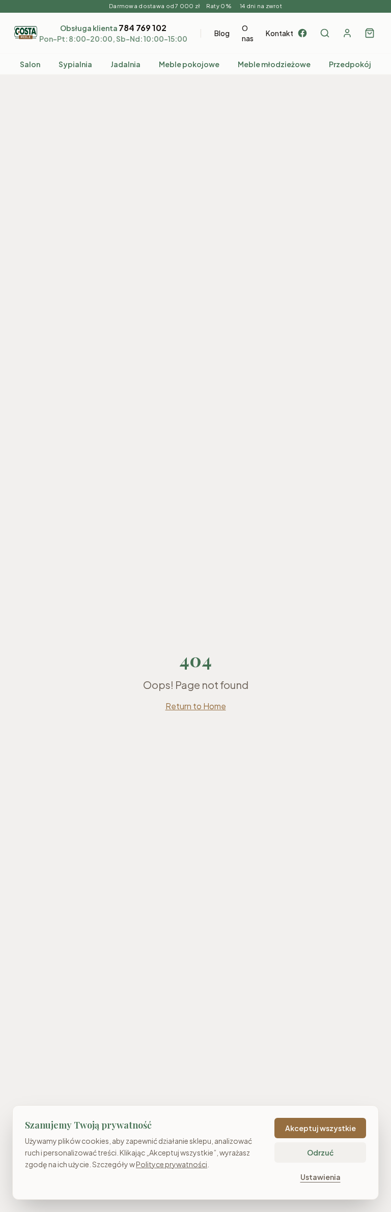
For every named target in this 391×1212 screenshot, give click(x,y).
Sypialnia (75, 64)
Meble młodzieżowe (274, 64)
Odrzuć (320, 1152)
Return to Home (195, 706)
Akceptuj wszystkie (320, 1128)
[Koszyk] (369, 33)
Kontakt (279, 33)
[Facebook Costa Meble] (302, 33)
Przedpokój (350, 64)
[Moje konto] (347, 33)
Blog (222, 33)
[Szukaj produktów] (325, 33)
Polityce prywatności (171, 1164)
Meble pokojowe (189, 64)
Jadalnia (125, 64)
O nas (248, 33)
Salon (30, 64)
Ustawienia (320, 1176)
